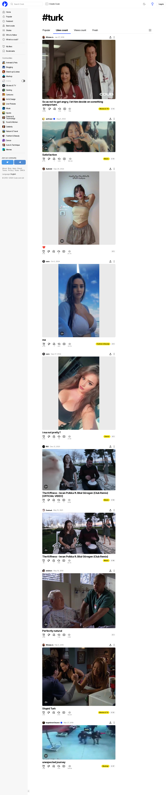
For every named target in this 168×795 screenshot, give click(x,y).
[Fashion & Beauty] (13, 136)
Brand (19, 168)
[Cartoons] (13, 94)
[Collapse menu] (29, 791)
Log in (161, 4)
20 (112, 712)
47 (112, 766)
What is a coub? (12, 39)
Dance (107, 436)
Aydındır (49, 169)
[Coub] (5, 4)
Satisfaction (49, 154)
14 (112, 109)
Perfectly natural (52, 630)
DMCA (22, 170)
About (4, 168)
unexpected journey (53, 762)
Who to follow (11, 35)
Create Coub (54, 4)
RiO (47, 446)
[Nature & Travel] (13, 131)
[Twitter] (7, 162)
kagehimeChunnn (53, 722)
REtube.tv (49, 37)
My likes (9, 46)
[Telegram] (20, 162)
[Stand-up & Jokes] (13, 71)
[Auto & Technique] (13, 145)
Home (8, 12)
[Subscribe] (23, 81)
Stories (8, 30)
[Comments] (54, 108)
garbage (49, 119)
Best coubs (10, 26)
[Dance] (13, 140)
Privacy (11, 170)
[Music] (13, 108)
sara (47, 261)
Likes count (62, 30)
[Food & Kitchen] (13, 122)
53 (112, 500)
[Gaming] (13, 90)
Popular (9, 16)
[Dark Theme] (144, 4)
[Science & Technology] (13, 117)
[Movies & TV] (13, 85)
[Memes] (13, 149)
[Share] (110, 37)
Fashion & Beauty (103, 344)
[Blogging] (13, 67)
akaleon (49, 571)
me (44, 339)
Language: (9, 174)
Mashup (105, 766)
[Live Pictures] (13, 103)
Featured (9, 21)
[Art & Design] (13, 99)
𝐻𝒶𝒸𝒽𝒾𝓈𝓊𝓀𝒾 (49, 510)
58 (112, 560)
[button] (150, 30)
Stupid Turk (49, 708)
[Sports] (13, 113)
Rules (17, 170)
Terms (4, 170)
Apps (14, 168)
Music (106, 159)
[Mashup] (13, 76)
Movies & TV (104, 109)
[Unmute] (46, 148)
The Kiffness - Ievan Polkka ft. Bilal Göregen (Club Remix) (75, 556)
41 (112, 159)
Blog (9, 168)
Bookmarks (10, 51)
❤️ (43, 247)
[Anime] (13, 81)
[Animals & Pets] (13, 62)
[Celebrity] (13, 126)
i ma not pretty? (51, 432)
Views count (80, 30)
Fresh (95, 30)
